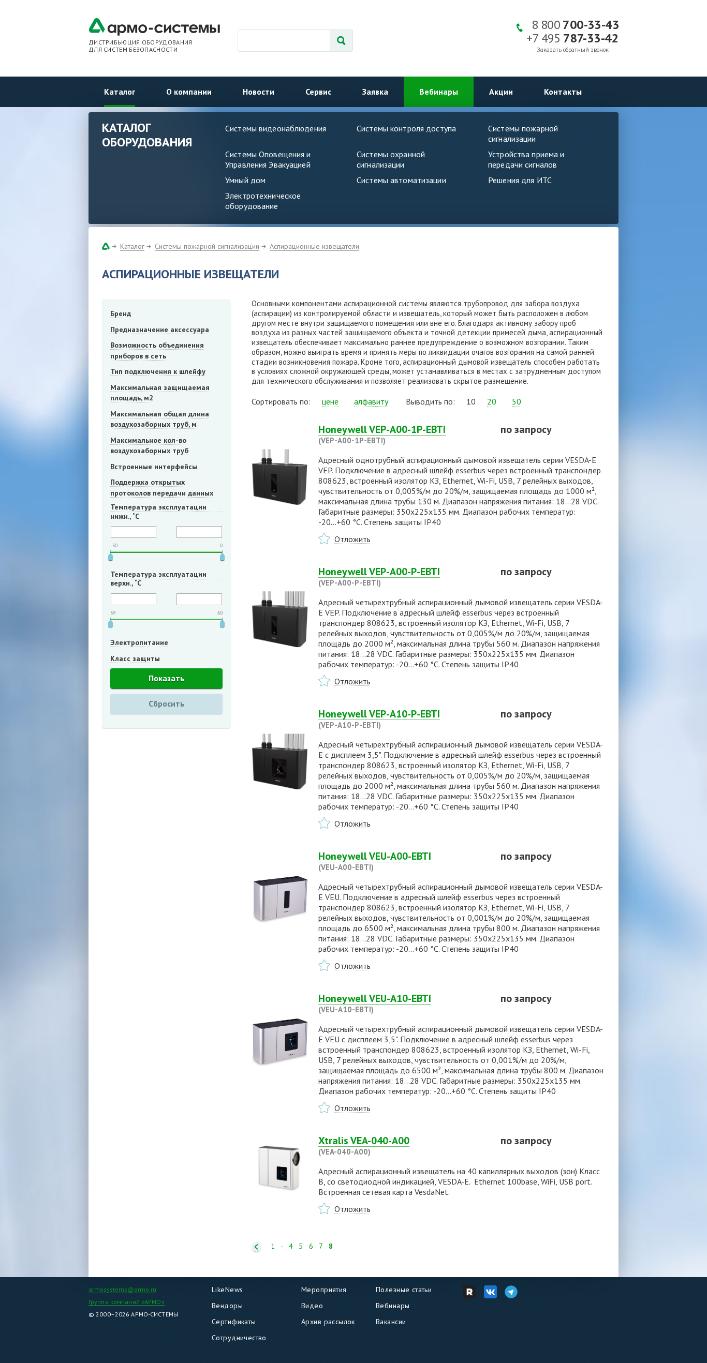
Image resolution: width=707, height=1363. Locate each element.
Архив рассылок (328, 1321)
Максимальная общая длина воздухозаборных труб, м (159, 419)
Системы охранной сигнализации (391, 159)
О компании (189, 91)
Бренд (120, 313)
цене (330, 401)
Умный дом (245, 180)
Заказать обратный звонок (573, 50)
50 (516, 401)
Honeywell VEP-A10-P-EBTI (379, 718)
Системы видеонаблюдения (275, 128)
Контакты (563, 91)
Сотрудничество (239, 1337)
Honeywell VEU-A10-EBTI (374, 1003)
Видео (312, 1305)
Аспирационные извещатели (314, 246)
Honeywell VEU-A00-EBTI (374, 860)
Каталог (119, 91)
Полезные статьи (404, 1289)
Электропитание (139, 642)
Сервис (318, 91)
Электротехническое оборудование (263, 200)
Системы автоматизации (401, 180)
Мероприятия (324, 1289)
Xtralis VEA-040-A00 (363, 1145)
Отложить (352, 539)
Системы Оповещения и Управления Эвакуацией (268, 159)
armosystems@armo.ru (122, 1289)
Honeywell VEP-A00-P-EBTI (379, 576)
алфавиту (371, 401)
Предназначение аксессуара (159, 329)
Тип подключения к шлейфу (157, 371)
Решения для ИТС (520, 180)
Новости (258, 91)
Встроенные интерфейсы (153, 466)
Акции (501, 91)
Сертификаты (234, 1321)
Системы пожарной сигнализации (523, 133)
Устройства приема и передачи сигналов (526, 159)
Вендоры (227, 1305)
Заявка (375, 91)
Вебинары (438, 91)
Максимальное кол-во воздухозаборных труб (149, 446)
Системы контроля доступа (406, 128)
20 (491, 401)
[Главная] (106, 246)
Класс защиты (135, 658)
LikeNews (227, 1289)
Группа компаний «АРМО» (127, 1302)
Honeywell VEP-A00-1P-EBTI (382, 434)
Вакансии (391, 1321)
